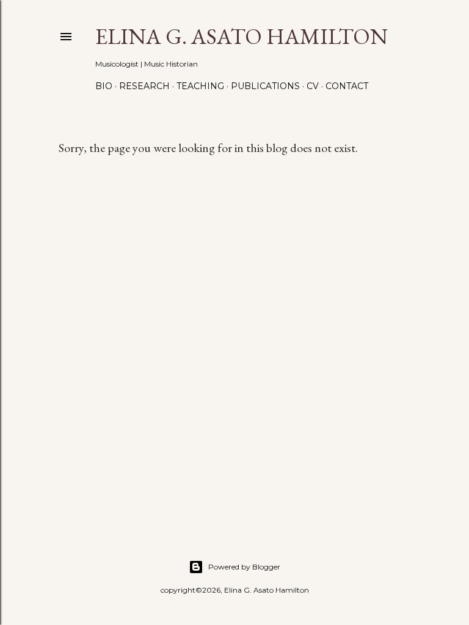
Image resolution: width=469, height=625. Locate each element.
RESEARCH (144, 86)
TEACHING (200, 86)
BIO (103, 86)
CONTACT (346, 86)
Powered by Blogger (244, 566)
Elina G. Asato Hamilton (241, 36)
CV (313, 86)
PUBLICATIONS (265, 86)
